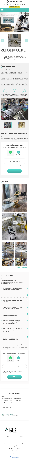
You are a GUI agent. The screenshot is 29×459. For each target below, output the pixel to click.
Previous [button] (2, 40)
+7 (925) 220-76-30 (9, 4)
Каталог (7, 438)
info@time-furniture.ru (7, 414)
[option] (14, 22)
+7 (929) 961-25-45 (20, 4)
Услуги (7, 440)
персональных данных (14, 166)
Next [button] (26, 40)
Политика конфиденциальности (21, 441)
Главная (7, 436)
